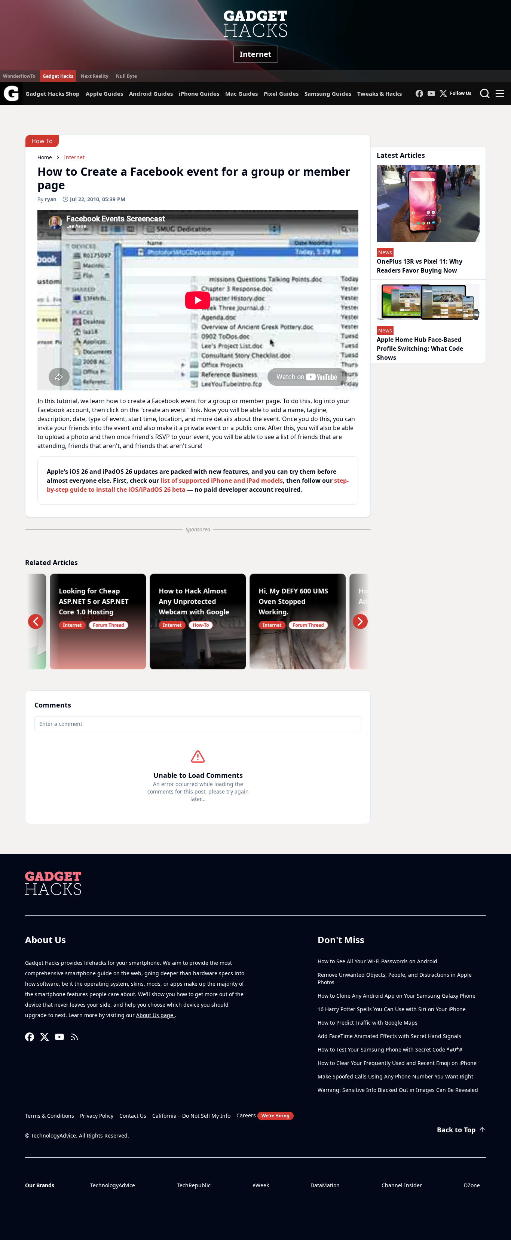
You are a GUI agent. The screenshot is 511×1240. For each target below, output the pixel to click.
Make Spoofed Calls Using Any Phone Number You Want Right (395, 1076)
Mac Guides (241, 93)
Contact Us (132, 1115)
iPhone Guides (199, 93)
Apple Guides (104, 93)
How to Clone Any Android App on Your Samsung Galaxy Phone (396, 995)
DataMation (325, 1185)
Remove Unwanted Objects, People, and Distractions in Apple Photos (395, 978)
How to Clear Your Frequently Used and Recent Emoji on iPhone (397, 1062)
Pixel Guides (281, 93)
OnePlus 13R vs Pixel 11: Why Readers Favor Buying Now (419, 265)
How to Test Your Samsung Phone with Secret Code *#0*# (390, 1049)
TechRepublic (194, 1185)
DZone (472, 1185)
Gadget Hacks (58, 76)
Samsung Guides (328, 93)
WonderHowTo (19, 76)
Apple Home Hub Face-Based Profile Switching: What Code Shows (420, 348)
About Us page (155, 1015)
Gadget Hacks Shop (52, 93)
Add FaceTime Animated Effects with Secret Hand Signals (389, 1036)
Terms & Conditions (49, 1115)
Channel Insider (402, 1185)
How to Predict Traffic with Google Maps (367, 1022)
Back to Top (456, 1129)
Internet (256, 54)
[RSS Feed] (74, 1036)
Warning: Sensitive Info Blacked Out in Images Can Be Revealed (398, 1089)
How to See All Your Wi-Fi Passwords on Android (377, 961)
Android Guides (151, 93)
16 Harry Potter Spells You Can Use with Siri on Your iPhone (392, 1009)
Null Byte (126, 76)
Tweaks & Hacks (379, 93)
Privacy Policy (96, 1115)
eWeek (261, 1185)
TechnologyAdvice (112, 1185)
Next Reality (94, 76)
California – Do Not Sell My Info (191, 1115)
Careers (263, 1115)
